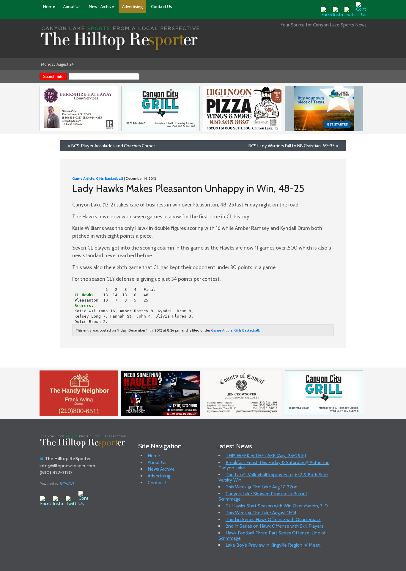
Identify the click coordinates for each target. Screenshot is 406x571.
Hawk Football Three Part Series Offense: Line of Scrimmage (272, 535)
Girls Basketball (109, 178)
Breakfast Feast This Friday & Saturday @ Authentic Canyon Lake (273, 465)
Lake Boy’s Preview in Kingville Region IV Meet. (273, 545)
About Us (72, 6)
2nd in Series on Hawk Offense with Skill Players (274, 526)
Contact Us (161, 6)
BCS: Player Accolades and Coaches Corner (113, 146)
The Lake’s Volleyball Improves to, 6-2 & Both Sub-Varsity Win (273, 477)
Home (49, 6)
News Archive (101, 6)
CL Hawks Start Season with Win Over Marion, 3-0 (277, 506)
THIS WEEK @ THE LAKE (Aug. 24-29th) (266, 455)
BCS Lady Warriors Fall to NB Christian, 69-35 (291, 146)
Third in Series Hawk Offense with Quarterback (273, 519)
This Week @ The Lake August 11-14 (261, 512)
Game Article (83, 178)
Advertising (132, 6)
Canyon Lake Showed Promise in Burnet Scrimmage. (262, 496)
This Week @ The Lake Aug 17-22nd (262, 487)
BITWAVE (67, 483)
